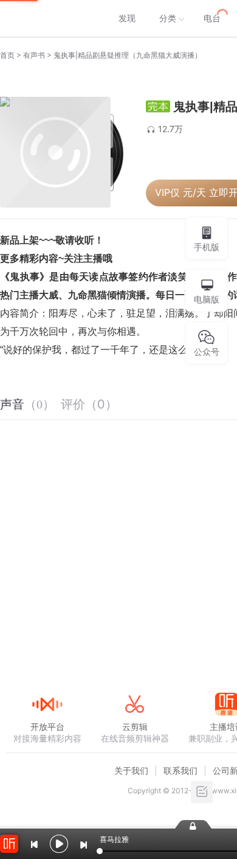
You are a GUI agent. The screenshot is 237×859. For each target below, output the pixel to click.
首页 (7, 55)
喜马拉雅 (47, 18)
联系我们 (180, 770)
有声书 (34, 55)
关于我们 (131, 770)
